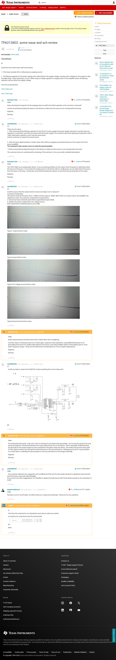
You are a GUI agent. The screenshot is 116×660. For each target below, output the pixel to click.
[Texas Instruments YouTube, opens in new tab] (78, 611)
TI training (43, 7)
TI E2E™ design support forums (72, 565)
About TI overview (9, 561)
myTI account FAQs (68, 585)
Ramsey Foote (12, 100)
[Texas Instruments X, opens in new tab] (78, 604)
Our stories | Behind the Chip (13, 573)
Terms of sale (43, 652)
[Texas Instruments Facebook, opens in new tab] (70, 604)
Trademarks (67, 652)
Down (14, 119)
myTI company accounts (12, 607)
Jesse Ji (11, 505)
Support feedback (114, 635)
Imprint (91, 652)
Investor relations (9, 581)
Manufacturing (8, 585)
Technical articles (31, 7)
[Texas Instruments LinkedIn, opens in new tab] (62, 611)
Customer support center (70, 573)
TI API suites (7, 603)
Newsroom (7, 569)
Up (8, 119)
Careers (6, 565)
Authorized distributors (11, 619)
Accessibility (7, 652)
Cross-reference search (69, 569)
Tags (104, 50)
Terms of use (55, 652)
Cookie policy (19, 652)
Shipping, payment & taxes (12, 611)
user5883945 (10, 49)
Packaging (65, 577)
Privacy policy (31, 652)
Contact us (65, 561)
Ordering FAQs (8, 615)
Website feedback (80, 652)
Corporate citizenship (10, 589)
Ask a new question (105, 13)
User (114, 2)
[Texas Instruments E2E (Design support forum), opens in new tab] (70, 611)
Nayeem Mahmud (13, 489)
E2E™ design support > (9, 7)
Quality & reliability (67, 581)
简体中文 (63, 7)
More (26, 14)
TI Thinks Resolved (103, 23)
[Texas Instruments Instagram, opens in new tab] (62, 604)
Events (5, 577)
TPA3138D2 (102, 45)
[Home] (17, 2)
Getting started (53, 7)
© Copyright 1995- (11, 655)
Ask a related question (85, 13)
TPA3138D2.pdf (6, 89)
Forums (21, 7)
